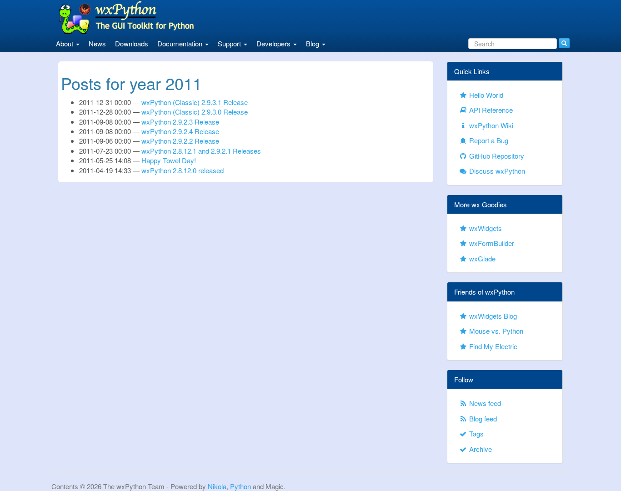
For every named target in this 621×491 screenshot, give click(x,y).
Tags (475, 433)
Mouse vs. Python (495, 331)
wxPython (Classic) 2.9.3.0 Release (194, 111)
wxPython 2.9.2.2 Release (180, 140)
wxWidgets (484, 228)
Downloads (131, 43)
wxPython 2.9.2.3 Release (180, 121)
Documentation (180, 43)
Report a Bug (487, 140)
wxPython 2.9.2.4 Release (180, 131)
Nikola (217, 486)
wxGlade (481, 258)
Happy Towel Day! (168, 160)
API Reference (490, 110)
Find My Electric (492, 346)
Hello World (485, 95)
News (97, 43)
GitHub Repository (495, 155)
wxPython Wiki (490, 125)
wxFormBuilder (490, 243)
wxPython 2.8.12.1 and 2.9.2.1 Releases (201, 150)
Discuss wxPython (496, 170)
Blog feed (482, 418)
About (65, 43)
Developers (274, 43)
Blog (313, 43)
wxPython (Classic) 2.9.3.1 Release (194, 102)
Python (240, 486)
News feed (484, 403)
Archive (479, 449)
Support (230, 43)
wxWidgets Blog (492, 316)
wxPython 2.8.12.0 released (182, 170)
